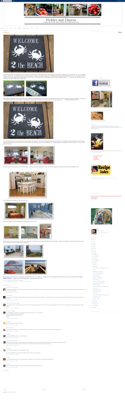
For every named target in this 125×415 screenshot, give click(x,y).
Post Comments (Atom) (12, 392)
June (94, 264)
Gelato (94, 269)
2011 (93, 251)
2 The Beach (95, 288)
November (95, 256)
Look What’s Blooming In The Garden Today (101, 294)
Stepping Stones (27, 281)
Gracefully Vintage (9, 310)
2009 (93, 307)
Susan (7, 334)
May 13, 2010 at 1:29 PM (12, 337)
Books (37, 28)
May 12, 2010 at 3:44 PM (12, 292)
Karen (7, 321)
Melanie (7, 348)
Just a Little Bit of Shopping (98, 273)
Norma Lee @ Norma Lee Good (11, 303)
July (94, 263)
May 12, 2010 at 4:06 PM (12, 307)
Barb (7, 357)
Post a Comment (6, 370)
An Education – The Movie (98, 271)
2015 (93, 244)
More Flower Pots (96, 298)
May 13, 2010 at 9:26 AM (12, 331)
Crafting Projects (26, 28)
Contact (32, 28)
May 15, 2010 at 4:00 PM (12, 367)
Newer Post (5, 389)
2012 (93, 249)
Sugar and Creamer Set (97, 296)
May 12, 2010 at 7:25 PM (12, 318)
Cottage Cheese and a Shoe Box (98, 283)
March (94, 302)
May (94, 266)
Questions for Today (96, 276)
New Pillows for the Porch (97, 278)
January (94, 305)
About (6, 28)
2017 (93, 241)
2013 (93, 248)
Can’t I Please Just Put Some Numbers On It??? (101, 286)
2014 (93, 246)
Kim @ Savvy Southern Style (11, 287)
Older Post (84, 389)
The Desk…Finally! (96, 274)
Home (2, 28)
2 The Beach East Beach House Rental (15, 281)
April (94, 300)
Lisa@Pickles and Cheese (10, 340)
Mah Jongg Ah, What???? (97, 289)
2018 (93, 239)
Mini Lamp (95, 293)
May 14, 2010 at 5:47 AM (12, 361)
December (95, 254)
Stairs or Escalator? (96, 279)
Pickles (10, 28)
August (94, 261)
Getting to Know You (97, 291)
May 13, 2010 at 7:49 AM (12, 324)
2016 (93, 243)
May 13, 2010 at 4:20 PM (12, 345)
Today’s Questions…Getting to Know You (100, 267)
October (94, 258)
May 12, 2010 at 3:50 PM (12, 300)
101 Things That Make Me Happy (99, 281)
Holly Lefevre (8, 327)
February (95, 303)
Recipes (19, 28)
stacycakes (8, 295)
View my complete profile (102, 232)
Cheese (15, 28)
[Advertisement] (13, 380)
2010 (93, 253)
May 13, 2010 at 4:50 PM (12, 354)
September (95, 259)
